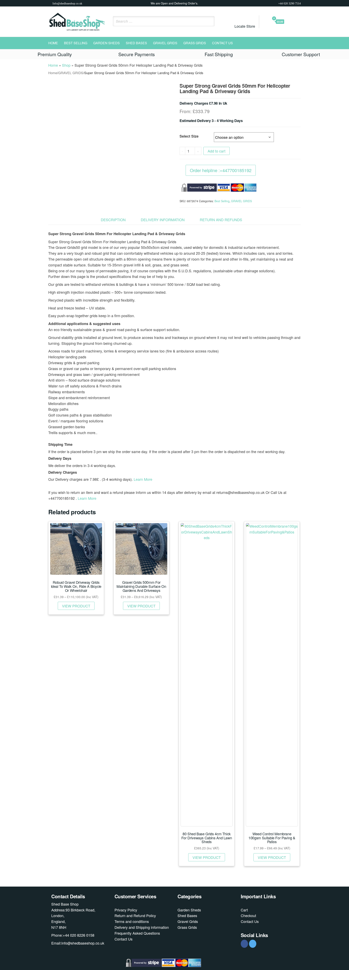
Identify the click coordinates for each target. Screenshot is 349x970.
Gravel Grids (188, 921)
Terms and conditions (132, 921)
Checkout (248, 915)
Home (53, 43)
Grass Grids (187, 927)
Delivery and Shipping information (142, 927)
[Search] (210, 21)
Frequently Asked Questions (137, 933)
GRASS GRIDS (194, 43)
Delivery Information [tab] (163, 219)
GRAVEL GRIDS (165, 43)
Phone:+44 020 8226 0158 (72, 935)
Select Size (189, 136)
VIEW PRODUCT (76, 605)
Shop (66, 65)
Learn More (143, 479)
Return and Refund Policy (135, 915)
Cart (244, 909)
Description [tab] (113, 219)
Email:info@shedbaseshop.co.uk (77, 943)
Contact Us (222, 43)
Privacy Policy (126, 909)
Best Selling (75, 43)
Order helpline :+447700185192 (220, 170)
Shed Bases (136, 43)
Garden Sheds (106, 43)
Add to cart (216, 151)
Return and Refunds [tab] (221, 219)
